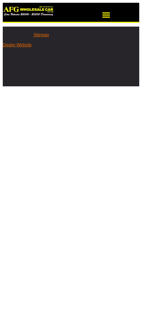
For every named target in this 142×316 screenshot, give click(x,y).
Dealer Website (17, 44)
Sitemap (41, 34)
